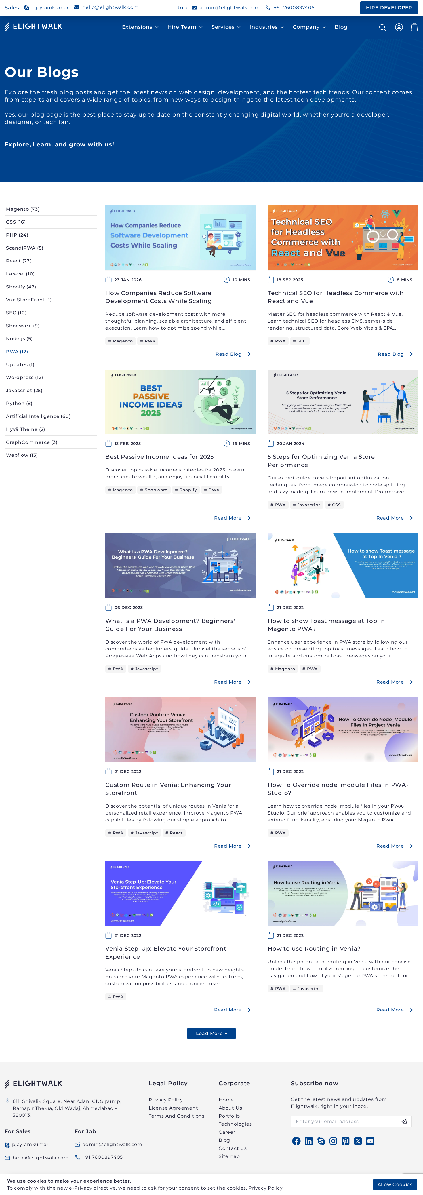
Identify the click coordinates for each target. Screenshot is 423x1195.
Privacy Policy (266, 1188)
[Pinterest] (345, 1141)
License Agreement (173, 1108)
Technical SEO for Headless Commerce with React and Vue (336, 297)
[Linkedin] (308, 1141)
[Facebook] (296, 1141)
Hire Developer (389, 7)
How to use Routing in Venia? (314, 948)
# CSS (334, 504)
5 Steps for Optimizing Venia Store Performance (321, 460)
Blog (341, 27)
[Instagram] (333, 1141)
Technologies (235, 1124)
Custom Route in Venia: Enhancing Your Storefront (168, 788)
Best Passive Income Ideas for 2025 (159, 456)
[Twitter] (357, 1141)
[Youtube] (370, 1141)
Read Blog (229, 354)
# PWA (147, 341)
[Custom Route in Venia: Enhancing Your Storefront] (180, 729)
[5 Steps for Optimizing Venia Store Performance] (343, 402)
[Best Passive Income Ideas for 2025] (180, 402)
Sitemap (229, 1156)
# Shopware (154, 489)
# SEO (300, 341)
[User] (399, 27)
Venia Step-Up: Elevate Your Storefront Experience (165, 952)
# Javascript (307, 504)
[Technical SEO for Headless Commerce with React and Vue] (343, 237)
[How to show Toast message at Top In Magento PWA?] (343, 565)
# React (174, 833)
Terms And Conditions (177, 1116)
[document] (212, 1186)
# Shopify (186, 489)
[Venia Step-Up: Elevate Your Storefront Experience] (180, 893)
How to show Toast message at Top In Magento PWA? (326, 624)
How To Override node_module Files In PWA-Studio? (338, 788)
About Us (230, 1108)
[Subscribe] (402, 1121)
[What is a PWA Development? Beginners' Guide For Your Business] (180, 565)
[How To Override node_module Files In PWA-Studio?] (343, 729)
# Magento (120, 341)
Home (226, 1100)
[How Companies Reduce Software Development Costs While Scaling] (180, 237)
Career (227, 1132)
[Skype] (321, 1141)
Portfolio (229, 1116)
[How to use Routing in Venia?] (343, 893)
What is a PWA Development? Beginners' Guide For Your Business (170, 624)
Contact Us (233, 1148)
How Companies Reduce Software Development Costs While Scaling (158, 297)
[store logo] (33, 27)
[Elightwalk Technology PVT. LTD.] (69, 1084)
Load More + (211, 1033)
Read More (228, 518)
